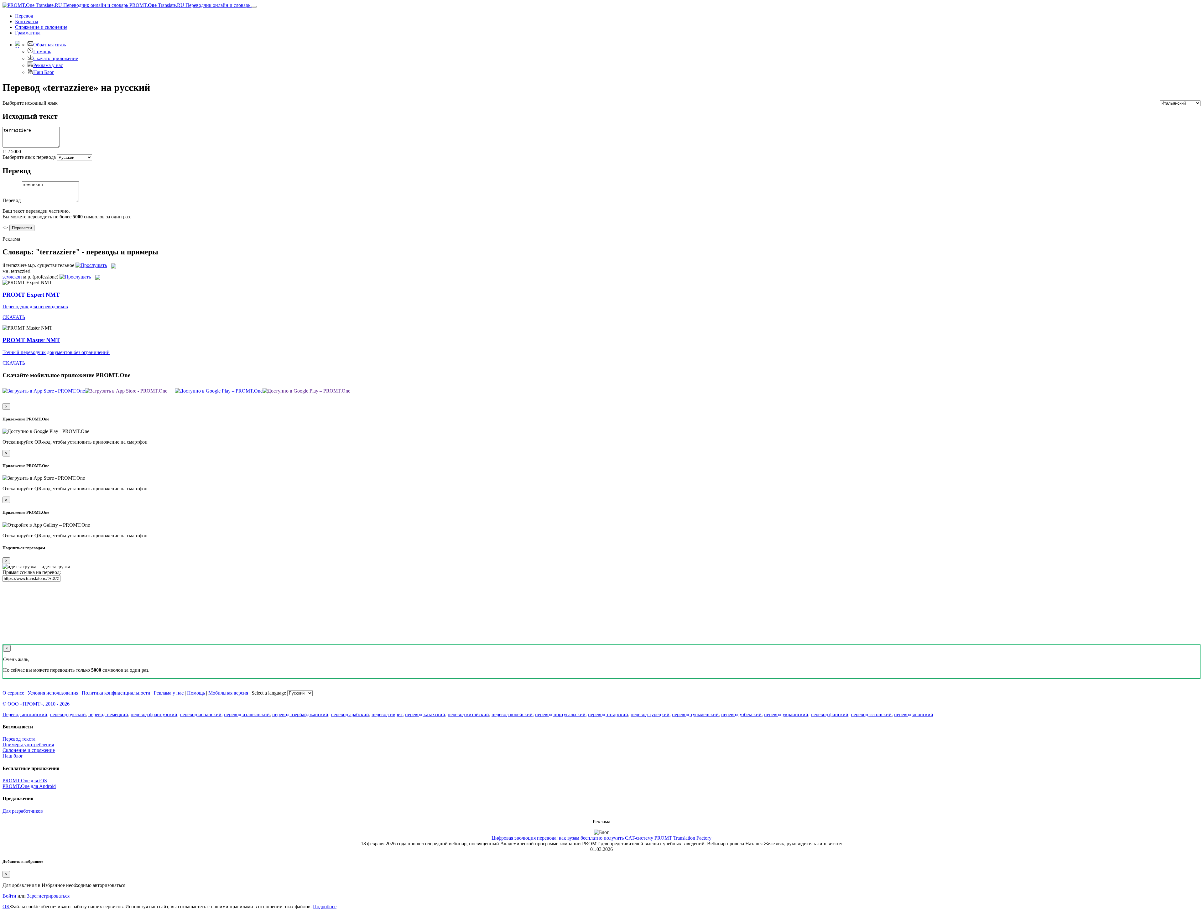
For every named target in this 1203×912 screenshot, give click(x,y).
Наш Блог (43, 72)
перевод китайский (468, 714)
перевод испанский (200, 714)
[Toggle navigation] (254, 7)
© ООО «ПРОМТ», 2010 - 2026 (36, 703)
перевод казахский (425, 714)
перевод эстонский (871, 714)
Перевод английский (25, 714)
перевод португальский (560, 714)
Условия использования (53, 693)
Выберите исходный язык (30, 103)
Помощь (42, 51)
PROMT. (189, 5)
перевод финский (829, 714)
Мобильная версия (228, 693)
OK (6, 906)
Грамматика (27, 32)
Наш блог (13, 755)
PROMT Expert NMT (31, 294)
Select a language (269, 693)
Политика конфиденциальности (116, 693)
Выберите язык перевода (29, 157)
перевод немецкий (108, 714)
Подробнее (324, 906)
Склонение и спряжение (29, 750)
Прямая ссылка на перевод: (32, 572)
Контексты (26, 21)
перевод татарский (608, 714)
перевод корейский (512, 714)
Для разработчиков (23, 811)
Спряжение (41, 27)
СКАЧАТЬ (14, 317)
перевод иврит (387, 714)
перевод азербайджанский (300, 714)
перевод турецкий (650, 714)
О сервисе (13, 693)
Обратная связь (49, 44)
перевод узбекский (741, 714)
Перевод (24, 15)
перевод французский (154, 714)
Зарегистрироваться (48, 896)
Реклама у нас (48, 65)
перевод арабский (350, 714)
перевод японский (913, 714)
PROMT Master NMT (31, 340)
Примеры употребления (28, 744)
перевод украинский (786, 714)
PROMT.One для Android (29, 786)
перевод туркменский (695, 714)
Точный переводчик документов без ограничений (56, 352)
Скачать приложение (55, 58)
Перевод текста (19, 739)
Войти (9, 896)
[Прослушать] (91, 265)
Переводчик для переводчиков (35, 306)
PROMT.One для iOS (25, 780)
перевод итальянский (247, 714)
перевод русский (68, 714)
